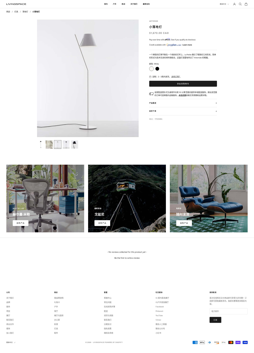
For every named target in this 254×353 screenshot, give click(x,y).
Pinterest (159, 311)
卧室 (56, 324)
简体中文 (223, 4)
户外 (114, 4)
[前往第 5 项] (74, 144)
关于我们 (134, 4)
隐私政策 (107, 328)
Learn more (187, 45)
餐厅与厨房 (59, 315)
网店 (123, 4)
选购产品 (21, 223)
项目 (8, 311)
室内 (106, 4)
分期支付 (107, 324)
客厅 (56, 311)
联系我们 (10, 320)
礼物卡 (57, 302)
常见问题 (107, 302)
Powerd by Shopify (114, 342)
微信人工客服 (161, 324)
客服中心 (107, 298)
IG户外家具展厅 (162, 302)
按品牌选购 (59, 298)
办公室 (57, 320)
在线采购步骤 (109, 307)
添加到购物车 (183, 84)
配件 (56, 333)
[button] (127, 257)
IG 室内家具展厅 (162, 298)
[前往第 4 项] (66, 144)
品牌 (8, 302)
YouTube (159, 315)
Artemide (153, 21)
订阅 (215, 320)
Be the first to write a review (127, 258)
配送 (106, 311)
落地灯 (25, 12)
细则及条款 (108, 333)
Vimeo (158, 320)
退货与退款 (108, 315)
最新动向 (146, 4)
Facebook (160, 307)
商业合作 (10, 324)
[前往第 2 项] (49, 144)
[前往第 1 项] (40, 144)
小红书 (158, 333)
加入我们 (10, 333)
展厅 (8, 315)
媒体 (8, 328)
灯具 (16, 12)
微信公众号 (160, 328)
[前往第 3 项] (57, 144)
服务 (8, 307)
